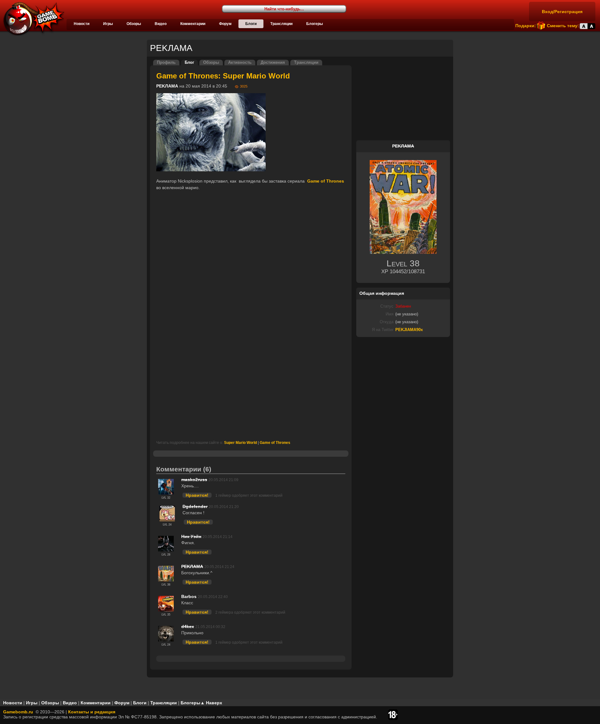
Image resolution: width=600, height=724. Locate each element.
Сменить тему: (563, 25)
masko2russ (194, 479)
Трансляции (281, 24)
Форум (225, 24)
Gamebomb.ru (18, 711)
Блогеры (314, 24)
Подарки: (525, 25)
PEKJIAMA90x (409, 330)
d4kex (187, 626)
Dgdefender (195, 506)
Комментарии (192, 24)
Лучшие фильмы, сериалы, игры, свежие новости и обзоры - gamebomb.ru (32, 19)
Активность (240, 62)
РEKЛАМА (167, 85)
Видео (161, 24)
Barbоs (189, 596)
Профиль (166, 62)
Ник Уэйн (191, 536)
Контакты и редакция (91, 711)
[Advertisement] (251, 373)
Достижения (273, 62)
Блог (189, 62)
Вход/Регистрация (562, 11)
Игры (108, 24)
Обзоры (134, 24)
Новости (81, 24)
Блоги (251, 24)
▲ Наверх (211, 702)
